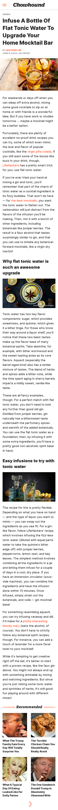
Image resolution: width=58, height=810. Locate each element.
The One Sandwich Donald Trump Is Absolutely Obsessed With (43, 790)
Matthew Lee (13, 50)
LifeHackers (11, 165)
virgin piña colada (39, 151)
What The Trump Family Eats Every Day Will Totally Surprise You (14, 746)
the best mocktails (24, 200)
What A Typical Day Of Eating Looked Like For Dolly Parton (13, 790)
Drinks (6, 14)
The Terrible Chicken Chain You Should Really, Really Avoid (43, 746)
